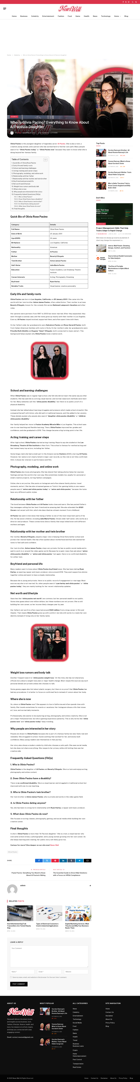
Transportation (78, 1064)
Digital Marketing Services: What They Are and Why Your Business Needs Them (77, 926)
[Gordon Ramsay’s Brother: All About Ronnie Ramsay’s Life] (101, 152)
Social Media (77, 1023)
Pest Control (77, 1059)
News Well (54, 845)
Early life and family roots (22, 165)
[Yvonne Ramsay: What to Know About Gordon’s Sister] (101, 164)
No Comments (44, 133)
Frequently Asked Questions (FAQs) (27, 194)
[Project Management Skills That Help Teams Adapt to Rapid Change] (114, 214)
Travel (75, 1040)
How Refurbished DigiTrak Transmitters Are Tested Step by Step (19, 926)
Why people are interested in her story (28, 192)
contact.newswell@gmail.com (22, 1037)
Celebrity (35, 16)
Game (77, 16)
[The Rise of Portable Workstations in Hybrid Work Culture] (101, 269)
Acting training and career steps (25, 171)
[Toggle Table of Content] (44, 160)
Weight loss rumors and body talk (26, 186)
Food (70, 16)
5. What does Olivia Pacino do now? (29, 206)
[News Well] (70, 8)
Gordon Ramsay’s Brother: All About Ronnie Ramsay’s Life (119, 151)
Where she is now (20, 189)
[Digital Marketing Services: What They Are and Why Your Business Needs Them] (78, 913)
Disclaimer (109, 1016)
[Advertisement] (70, 36)
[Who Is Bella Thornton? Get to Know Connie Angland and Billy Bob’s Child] (101, 186)
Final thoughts (19, 209)
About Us (109, 1019)
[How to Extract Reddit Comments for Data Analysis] (101, 258)
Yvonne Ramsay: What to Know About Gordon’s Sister (119, 162)
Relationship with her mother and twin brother (30, 179)
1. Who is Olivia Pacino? (24, 197)
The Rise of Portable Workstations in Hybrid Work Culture (118, 268)
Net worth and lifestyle (21, 184)
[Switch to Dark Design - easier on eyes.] (132, 2)
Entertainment (48, 16)
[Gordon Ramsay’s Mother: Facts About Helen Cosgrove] (101, 175)
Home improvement (79, 1056)
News (95, 16)
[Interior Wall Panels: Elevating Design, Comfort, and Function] (101, 248)
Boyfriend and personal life (23, 181)
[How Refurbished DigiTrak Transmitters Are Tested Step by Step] (20, 913)
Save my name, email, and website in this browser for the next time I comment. (40, 977)
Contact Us (110, 1012)
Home (14, 16)
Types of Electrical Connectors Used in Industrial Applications (47, 925)
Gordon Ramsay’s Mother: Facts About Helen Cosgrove (119, 173)
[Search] (136, 2)
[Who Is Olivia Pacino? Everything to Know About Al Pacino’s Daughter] (70, 98)
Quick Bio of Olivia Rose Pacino (24, 163)
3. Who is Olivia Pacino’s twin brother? (29, 201)
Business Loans (78, 1046)
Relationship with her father (23, 176)
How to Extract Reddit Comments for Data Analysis (120, 257)
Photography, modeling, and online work (28, 173)
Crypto (75, 1050)
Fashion (61, 16)
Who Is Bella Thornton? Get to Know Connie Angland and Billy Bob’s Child (119, 186)
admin (19, 133)
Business (23, 16)
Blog (126, 16)
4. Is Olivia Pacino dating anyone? (28, 204)
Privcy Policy (110, 1023)
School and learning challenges (24, 168)
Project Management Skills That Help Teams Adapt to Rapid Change (112, 229)
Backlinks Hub (102, 234)
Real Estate (77, 1067)
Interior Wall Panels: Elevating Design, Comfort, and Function (119, 247)
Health (86, 16)
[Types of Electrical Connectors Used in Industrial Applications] (49, 913)
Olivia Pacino (12, 852)
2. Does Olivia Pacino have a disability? (30, 199)
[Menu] (4, 8)
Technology (105, 16)
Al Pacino (61, 144)
